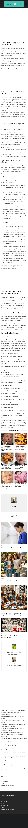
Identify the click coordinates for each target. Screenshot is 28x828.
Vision (2, 40)
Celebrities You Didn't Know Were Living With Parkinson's (20, 467)
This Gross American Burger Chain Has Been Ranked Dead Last (20, 448)
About (2, 783)
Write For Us (4, 776)
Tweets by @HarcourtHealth (7, 795)
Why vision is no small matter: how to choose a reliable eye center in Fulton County (12, 548)
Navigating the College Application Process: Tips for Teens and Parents (13, 581)
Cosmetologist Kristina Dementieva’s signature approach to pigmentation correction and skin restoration (12, 734)
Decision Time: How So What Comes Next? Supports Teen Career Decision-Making (11, 614)
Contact (3, 779)
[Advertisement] (14, 23)
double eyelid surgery (9, 97)
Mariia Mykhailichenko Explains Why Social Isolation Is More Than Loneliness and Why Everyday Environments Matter (14, 740)
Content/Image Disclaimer (7, 785)
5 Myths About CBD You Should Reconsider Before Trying (14, 652)
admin (14, 506)
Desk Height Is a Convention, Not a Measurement (13, 710)
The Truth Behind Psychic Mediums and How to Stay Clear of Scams (13, 636)
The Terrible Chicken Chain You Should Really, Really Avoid (6, 467)
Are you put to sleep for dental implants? (14, 665)
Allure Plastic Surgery (6, 102)
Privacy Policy (4, 781)
